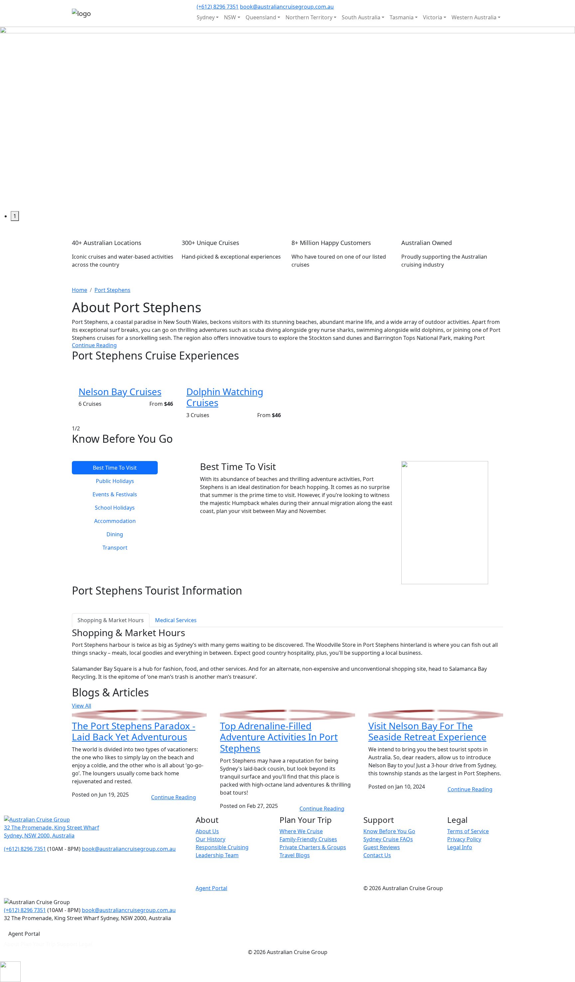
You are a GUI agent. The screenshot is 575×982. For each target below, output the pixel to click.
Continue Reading (94, 345)
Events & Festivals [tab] (115, 494)
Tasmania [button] (402, 17)
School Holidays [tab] (115, 507)
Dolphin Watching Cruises (224, 397)
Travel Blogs (295, 855)
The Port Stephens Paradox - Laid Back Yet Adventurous (133, 731)
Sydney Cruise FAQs (388, 839)
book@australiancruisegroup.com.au (287, 6)
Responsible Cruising (222, 847)
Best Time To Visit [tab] (115, 467)
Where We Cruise (301, 831)
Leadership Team (217, 855)
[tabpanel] (287, 119)
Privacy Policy (464, 839)
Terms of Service (468, 831)
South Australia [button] (361, 17)
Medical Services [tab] (176, 620)
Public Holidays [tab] (115, 481)
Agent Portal (211, 888)
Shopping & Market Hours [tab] (111, 620)
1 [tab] (14, 216)
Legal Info (459, 847)
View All (81, 705)
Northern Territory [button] (309, 17)
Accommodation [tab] (115, 521)
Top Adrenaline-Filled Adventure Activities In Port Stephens (279, 736)
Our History (210, 839)
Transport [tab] (114, 547)
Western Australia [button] (474, 17)
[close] (10, 971)
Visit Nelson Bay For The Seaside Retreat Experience (427, 731)
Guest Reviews (381, 847)
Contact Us (377, 855)
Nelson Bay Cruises (120, 391)
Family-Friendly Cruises (308, 839)
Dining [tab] (114, 534)
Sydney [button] (206, 17)
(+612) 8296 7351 (218, 6)
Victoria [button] (432, 17)
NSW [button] (230, 17)
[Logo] (37, 819)
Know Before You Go (389, 831)
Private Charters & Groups (313, 847)
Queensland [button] (261, 17)
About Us (207, 831)
